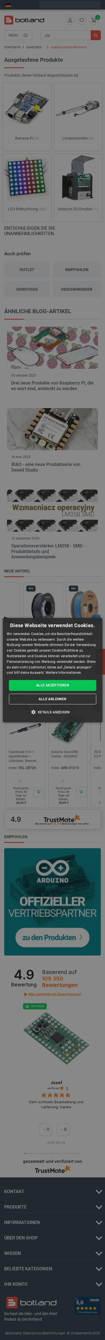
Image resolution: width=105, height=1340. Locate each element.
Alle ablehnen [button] (52, 699)
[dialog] (52, 670)
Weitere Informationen (63, 673)
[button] (53, 712)
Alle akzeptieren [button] (52, 685)
